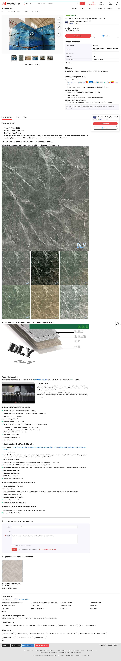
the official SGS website (40, 379)
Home (3, 12)
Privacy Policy (86, 655)
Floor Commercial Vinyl (99, 633)
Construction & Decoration (13, 12)
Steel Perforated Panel (66, 602)
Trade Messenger (27, 645)
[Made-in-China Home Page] (11, 3)
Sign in (117, 4)
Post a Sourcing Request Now (47, 549)
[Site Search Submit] (82, 3)
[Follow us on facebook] (106, 645)
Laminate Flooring (37, 12)
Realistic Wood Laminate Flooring (47, 625)
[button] (77, 3)
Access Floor (23, 447)
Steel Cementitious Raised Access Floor (12, 602)
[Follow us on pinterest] (116, 645)
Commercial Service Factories (37, 633)
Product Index (89, 650)
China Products (35, 650)
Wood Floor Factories (21, 633)
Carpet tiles (63, 608)
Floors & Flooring (26, 12)
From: (9, 527)
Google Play (16, 645)
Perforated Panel (69, 447)
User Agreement (69, 655)
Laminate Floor (5, 608)
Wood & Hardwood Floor (19, 625)
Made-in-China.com (53, 652)
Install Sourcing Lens (42, 645)
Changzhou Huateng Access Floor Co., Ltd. (80, 21)
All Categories (7, 8)
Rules (118, 8)
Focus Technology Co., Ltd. (49, 655)
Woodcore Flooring (44, 447)
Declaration (77, 655)
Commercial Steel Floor (9, 637)
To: (10, 531)
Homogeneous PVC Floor (37, 608)
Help (90, 8)
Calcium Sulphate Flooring (57, 447)
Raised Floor (16, 447)
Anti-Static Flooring (33, 447)
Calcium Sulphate (35, 605)
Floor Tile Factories (8, 633)
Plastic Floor (32, 625)
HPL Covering (93, 608)
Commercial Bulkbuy (40, 637)
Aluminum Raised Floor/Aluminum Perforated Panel (44, 602)
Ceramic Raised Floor (95, 602)
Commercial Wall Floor (84, 633)
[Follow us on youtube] (114, 645)
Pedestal (77, 447)
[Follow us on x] (109, 645)
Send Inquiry (78, 36)
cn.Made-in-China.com (76, 652)
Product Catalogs (24, 599)
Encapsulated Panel (65, 605)
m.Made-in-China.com (64, 652)
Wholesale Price (70, 650)
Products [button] (28, 3)
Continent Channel (79, 650)
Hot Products (27, 650)
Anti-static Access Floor (8, 605)
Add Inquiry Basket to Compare (32, 64)
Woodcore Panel (94, 605)
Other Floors (6, 625)
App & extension (99, 8)
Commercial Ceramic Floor (25, 637)
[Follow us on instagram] (111, 645)
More (3, 640)
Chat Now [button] (107, 36)
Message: (8, 535)
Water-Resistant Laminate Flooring (68, 625)
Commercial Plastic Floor (69, 633)
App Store (5, 645)
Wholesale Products (60, 650)
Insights (95, 650)
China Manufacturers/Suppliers (47, 650)
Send (14, 549)
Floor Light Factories (54, 633)
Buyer (81, 8)
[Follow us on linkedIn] (118, 645)
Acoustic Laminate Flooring (87, 625)
